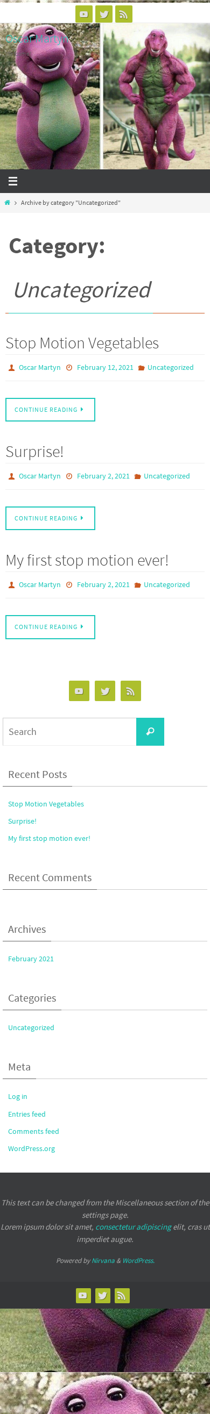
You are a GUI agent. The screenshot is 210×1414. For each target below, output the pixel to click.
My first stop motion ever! (87, 555)
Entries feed (27, 1106)
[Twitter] (104, 14)
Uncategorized (171, 367)
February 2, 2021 (103, 473)
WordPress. (138, 1253)
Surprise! (34, 449)
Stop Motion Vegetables (82, 342)
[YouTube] (84, 14)
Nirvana (103, 1253)
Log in (17, 1089)
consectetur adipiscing (133, 1219)
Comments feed (33, 1124)
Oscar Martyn (37, 38)
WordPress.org (31, 1141)
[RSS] (123, 14)
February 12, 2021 (105, 367)
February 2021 (31, 951)
